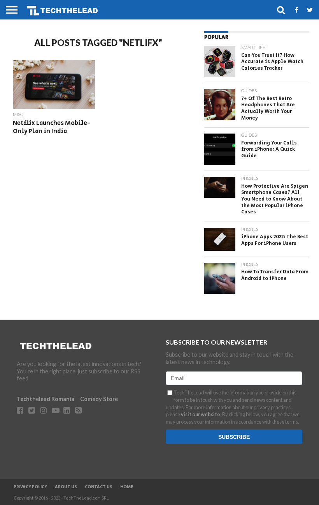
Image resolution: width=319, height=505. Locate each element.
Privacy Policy (30, 487)
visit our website (200, 414)
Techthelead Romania (45, 399)
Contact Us (98, 487)
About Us (66, 487)
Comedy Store (99, 399)
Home (126, 487)
